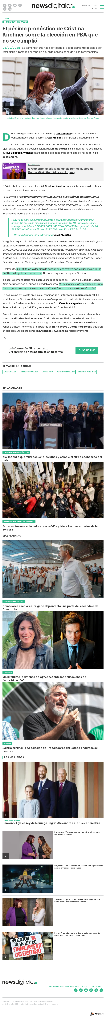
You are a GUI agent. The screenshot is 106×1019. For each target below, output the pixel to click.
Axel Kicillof (54, 137)
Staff (84, 987)
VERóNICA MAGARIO (66, 372)
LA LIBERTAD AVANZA (29, 372)
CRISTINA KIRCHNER (87, 372)
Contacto (95, 987)
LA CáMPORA (47, 372)
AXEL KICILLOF (9, 372)
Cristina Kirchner (56, 186)
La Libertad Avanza (19, 152)
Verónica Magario (70, 303)
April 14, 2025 (62, 235)
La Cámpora (63, 133)
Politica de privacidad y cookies (64, 987)
